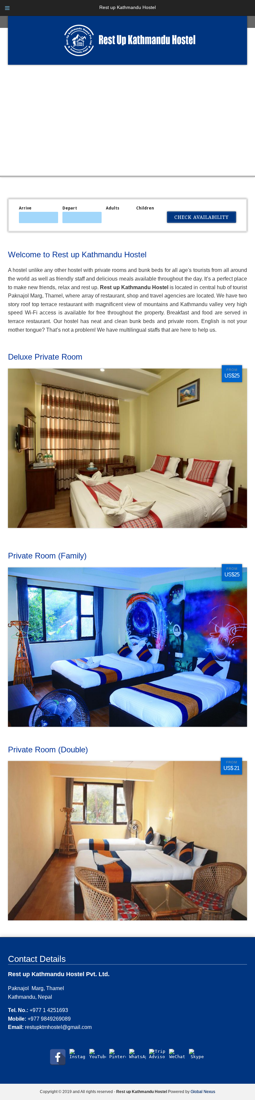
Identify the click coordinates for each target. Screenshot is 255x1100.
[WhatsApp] (137, 1057)
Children (145, 208)
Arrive (25, 208)
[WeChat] (177, 1057)
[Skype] (197, 1057)
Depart (69, 208)
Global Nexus (203, 1091)
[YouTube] (97, 1057)
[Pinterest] (117, 1057)
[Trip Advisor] (157, 1057)
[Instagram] (77, 1057)
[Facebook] (57, 1057)
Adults (112, 208)
